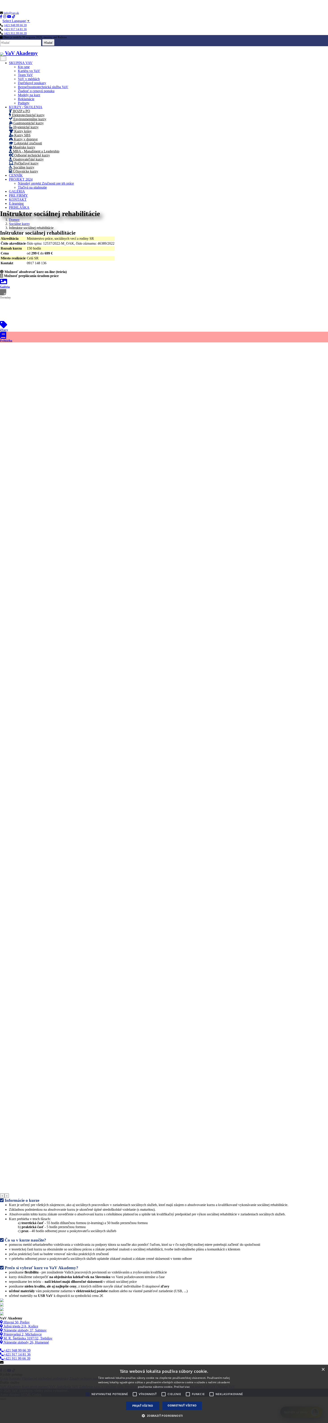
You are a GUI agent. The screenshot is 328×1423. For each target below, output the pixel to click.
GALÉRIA (17, 191)
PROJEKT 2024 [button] (21, 179)
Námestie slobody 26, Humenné (26, 1342)
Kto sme (24, 67)
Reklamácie (26, 99)
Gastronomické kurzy (28, 123)
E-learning (16, 203)
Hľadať (48, 42)
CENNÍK (16, 175)
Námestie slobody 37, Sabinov (25, 1330)
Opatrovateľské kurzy (28, 159)
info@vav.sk (11, 13)
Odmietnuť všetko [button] (182, 1405)
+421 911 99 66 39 (15, 33)
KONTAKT (18, 199)
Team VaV (25, 75)
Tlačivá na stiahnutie (32, 187)
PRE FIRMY (18, 195)
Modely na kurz (29, 95)
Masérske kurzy (23, 147)
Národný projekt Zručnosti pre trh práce (46, 183)
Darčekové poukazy (32, 83)
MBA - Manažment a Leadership (35, 151)
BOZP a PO (21, 111)
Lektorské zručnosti (27, 143)
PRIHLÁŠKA (19, 207)
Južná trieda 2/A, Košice (20, 1326)
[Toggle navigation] (3, 58)
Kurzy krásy (22, 131)
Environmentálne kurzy (29, 119)
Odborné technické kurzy (31, 155)
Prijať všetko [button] (142, 1406)
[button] (164, 1415)
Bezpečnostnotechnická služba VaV (43, 87)
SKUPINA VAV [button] (21, 63)
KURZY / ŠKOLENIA (25, 107)
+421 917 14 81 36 (15, 29)
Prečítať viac (182, 1387)
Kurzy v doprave (25, 139)
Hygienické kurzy (25, 127)
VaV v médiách (29, 79)
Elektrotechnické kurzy (28, 115)
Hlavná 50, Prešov (16, 1322)
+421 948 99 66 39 (15, 25)
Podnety (23, 103)
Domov (14, 220)
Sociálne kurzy (23, 167)
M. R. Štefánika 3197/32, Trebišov (27, 1338)
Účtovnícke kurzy (25, 171)
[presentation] (2, 1195)
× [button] (323, 1369)
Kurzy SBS (22, 135)
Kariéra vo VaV (29, 71)
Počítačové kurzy (26, 163)
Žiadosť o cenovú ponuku (36, 91)
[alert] (164, 1394)
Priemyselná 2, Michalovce (22, 1334)
